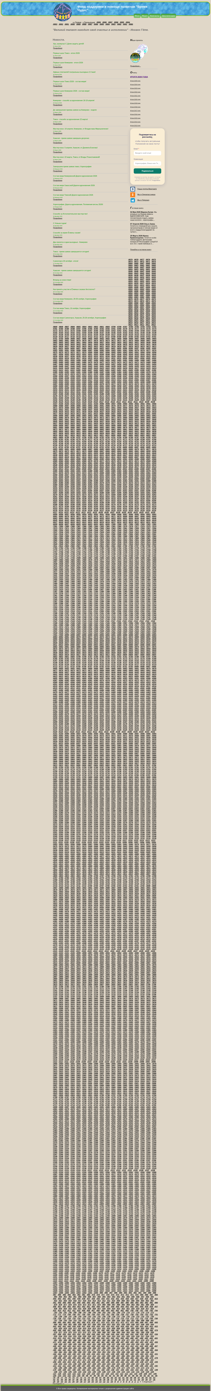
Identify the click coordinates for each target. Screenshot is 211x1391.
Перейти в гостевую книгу (140, 250)
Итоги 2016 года (135, 114)
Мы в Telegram (143, 200)
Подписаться (147, 171)
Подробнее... (135, 66)
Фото (137, 15)
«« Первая (77, 22)
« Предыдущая (89, 22)
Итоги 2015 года (135, 118)
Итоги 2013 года (135, 125)
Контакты (154, 15)
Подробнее (57, 48)
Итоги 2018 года (135, 107)
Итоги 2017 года (135, 111)
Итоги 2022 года (135, 92)
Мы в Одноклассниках (146, 194)
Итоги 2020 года (135, 99)
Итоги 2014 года (135, 122)
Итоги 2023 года (135, 88)
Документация (168, 15)
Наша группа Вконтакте (147, 189)
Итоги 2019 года (135, 103)
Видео (144, 15)
